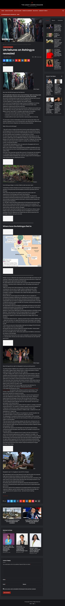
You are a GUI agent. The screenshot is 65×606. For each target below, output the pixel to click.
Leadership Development (12, 44)
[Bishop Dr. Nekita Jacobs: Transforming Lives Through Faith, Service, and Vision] (35, 540)
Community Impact (43, 10)
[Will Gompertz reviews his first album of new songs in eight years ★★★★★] (49, 26)
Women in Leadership (27, 10)
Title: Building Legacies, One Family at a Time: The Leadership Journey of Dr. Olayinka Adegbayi (49, 89)
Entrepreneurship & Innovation (8, 14)
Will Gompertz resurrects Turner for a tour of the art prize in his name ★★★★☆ (58, 43)
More (18, 14)
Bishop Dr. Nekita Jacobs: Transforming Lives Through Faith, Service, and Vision (35, 550)
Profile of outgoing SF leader (57, 35)
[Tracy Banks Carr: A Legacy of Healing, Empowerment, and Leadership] (49, 53)
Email (4, 584)
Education (35, 10)
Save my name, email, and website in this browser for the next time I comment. (20, 588)
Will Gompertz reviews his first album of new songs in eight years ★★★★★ (57, 27)
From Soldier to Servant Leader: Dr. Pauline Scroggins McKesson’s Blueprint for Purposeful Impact (58, 107)
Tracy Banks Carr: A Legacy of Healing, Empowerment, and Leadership (57, 52)
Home (2, 10)
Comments (60, 20)
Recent (53, 20)
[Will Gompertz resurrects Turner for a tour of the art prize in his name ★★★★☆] (49, 41)
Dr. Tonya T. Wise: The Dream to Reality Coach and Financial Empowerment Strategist (8, 548)
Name (4, 579)
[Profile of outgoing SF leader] (49, 35)
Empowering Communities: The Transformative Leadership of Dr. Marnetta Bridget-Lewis (22, 548)
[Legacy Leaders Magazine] (32, 4)
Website (24, 584)
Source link (5, 495)
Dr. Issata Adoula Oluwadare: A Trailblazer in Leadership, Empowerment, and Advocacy (57, 64)
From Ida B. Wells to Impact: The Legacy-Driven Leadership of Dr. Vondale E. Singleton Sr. (58, 88)
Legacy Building (18, 10)
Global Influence (9, 10)
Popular (47, 20)
